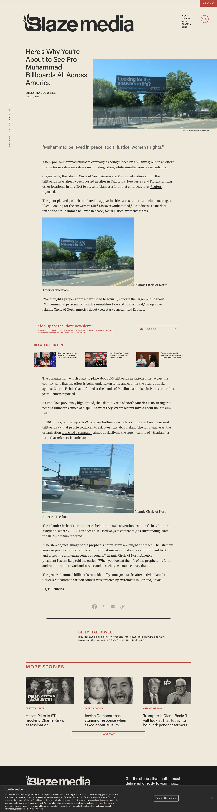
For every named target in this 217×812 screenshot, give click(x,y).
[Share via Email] (113, 606)
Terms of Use (80, 330)
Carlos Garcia (93, 708)
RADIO (185, 22)
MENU (204, 19)
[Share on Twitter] (103, 606)
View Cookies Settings (166, 798)
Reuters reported (62, 394)
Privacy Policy (66, 330)
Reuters (57, 589)
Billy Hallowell (41, 93)
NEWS (185, 16)
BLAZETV (186, 24)
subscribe (208, 3)
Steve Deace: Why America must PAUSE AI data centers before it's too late (119, 355)
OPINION (186, 19)
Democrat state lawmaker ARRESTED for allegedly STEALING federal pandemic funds (68, 355)
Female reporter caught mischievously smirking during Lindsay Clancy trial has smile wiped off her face (172, 355)
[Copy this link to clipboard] (122, 606)
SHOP (184, 27)
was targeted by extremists (115, 580)
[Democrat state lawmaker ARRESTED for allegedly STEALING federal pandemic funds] (45, 359)
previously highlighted (77, 403)
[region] (108, 798)
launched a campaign (77, 432)
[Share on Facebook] (94, 606)
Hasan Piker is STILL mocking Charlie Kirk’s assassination (45, 720)
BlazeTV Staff (35, 708)
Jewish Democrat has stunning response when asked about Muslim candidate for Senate (105, 721)
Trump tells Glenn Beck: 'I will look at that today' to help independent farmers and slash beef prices (165, 721)
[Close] (212, 798)
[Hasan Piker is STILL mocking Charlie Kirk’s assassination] (50, 690)
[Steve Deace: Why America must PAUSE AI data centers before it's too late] (96, 359)
